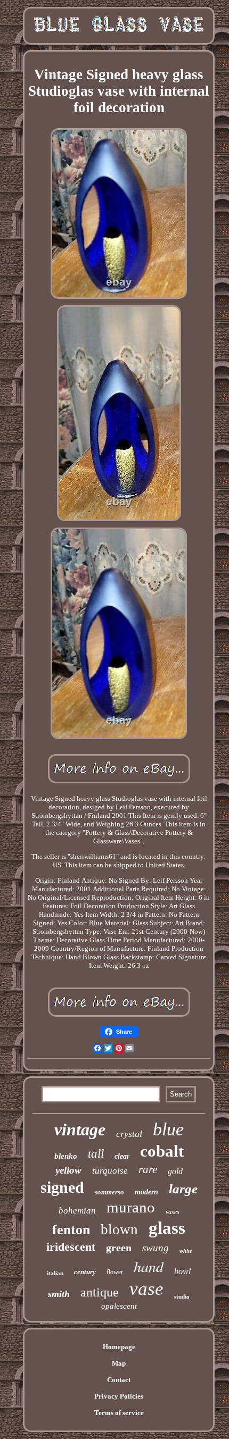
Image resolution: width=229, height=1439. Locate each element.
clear (121, 1156)
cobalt (162, 1151)
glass (167, 1227)
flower (115, 1272)
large (183, 1189)
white (185, 1251)
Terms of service (119, 1413)
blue (168, 1129)
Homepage (119, 1347)
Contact (118, 1380)
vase (146, 1288)
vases (172, 1212)
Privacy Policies (118, 1396)
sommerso (109, 1192)
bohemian (77, 1211)
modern (146, 1192)
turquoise (110, 1171)
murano (131, 1207)
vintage (79, 1129)
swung (155, 1247)
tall (96, 1153)
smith (59, 1294)
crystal (129, 1133)
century (85, 1272)
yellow (68, 1170)
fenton (71, 1229)
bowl (182, 1271)
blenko (65, 1156)
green (119, 1247)
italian (55, 1273)
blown (119, 1229)
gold (175, 1171)
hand (148, 1266)
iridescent (70, 1246)
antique (99, 1292)
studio (182, 1296)
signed (62, 1187)
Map (119, 1363)
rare (147, 1169)
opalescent (119, 1306)
